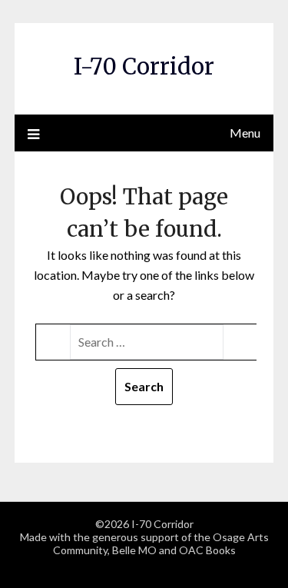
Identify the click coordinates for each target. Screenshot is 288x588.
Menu (245, 132)
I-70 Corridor (144, 66)
